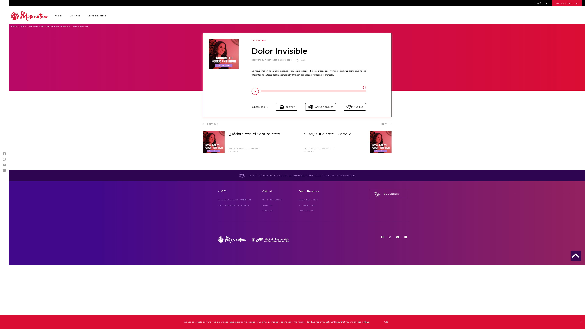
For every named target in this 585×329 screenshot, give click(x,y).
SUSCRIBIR (391, 194)
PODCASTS (267, 211)
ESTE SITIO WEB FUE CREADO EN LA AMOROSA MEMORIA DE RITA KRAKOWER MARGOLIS (301, 176)
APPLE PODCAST (324, 107)
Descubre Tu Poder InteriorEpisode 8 (320, 150)
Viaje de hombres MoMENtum (234, 205)
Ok (386, 321)
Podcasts (33, 27)
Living (23, 27)
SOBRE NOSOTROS (308, 200)
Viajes (59, 16)
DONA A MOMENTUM (566, 3)
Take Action (259, 41)
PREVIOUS (212, 124)
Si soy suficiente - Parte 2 (327, 134)
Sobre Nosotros (97, 16)
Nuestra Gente (307, 205)
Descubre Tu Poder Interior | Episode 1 (272, 60)
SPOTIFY (290, 107)
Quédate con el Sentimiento (254, 134)
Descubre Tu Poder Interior (55, 27)
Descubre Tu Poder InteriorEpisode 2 (243, 150)
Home (14, 27)
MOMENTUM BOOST (272, 200)
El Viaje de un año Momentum (234, 200)
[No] (581, 321)
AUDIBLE (358, 107)
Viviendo (75, 16)
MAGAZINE (267, 205)
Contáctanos (306, 211)
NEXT (384, 124)
